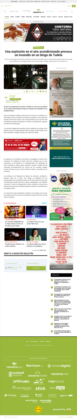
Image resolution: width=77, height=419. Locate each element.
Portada (7, 16)
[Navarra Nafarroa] (45, 401)
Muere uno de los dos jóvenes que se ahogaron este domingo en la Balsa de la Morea (62, 311)
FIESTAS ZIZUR (22, 1)
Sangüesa (43, 16)
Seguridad (39, 345)
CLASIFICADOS (53, 1)
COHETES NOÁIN (29, 1)
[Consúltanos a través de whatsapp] (8, 6)
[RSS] (10, 6)
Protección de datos (47, 345)
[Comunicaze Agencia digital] (38, 352)
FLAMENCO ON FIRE (45, 1)
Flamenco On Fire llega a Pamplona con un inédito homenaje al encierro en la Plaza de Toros (60, 325)
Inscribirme (36, 268)
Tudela (12, 16)
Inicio (27, 341)
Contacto (42, 341)
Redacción (12, 96)
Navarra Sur (38, 47)
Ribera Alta (29, 16)
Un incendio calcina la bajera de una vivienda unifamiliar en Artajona (61, 332)
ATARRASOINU (37, 1)
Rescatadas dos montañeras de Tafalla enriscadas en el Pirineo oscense (61, 296)
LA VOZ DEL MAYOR (61, 1)
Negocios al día (68, 16)
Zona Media (36, 16)
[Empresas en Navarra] (10, 395)
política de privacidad (12, 268)
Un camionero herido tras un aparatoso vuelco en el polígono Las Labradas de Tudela (61, 281)
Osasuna (60, 16)
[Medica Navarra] (24, 395)
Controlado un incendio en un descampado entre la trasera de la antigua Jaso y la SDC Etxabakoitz (61, 289)
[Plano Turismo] (52, 395)
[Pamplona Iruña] (31, 401)
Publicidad (48, 341)
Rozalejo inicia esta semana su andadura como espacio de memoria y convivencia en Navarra (62, 318)
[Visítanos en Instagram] (6, 6)
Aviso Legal (27, 345)
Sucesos (55, 16)
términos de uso (16, 267)
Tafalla (23, 16)
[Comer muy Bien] (38, 395)
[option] (39, 11)
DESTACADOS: (14, 1)
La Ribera (17, 16)
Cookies (33, 345)
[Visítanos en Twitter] (4, 6)
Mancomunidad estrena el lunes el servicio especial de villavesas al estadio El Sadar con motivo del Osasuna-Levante (61, 303)
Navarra (49, 16)
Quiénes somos (34, 341)
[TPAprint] (66, 395)
